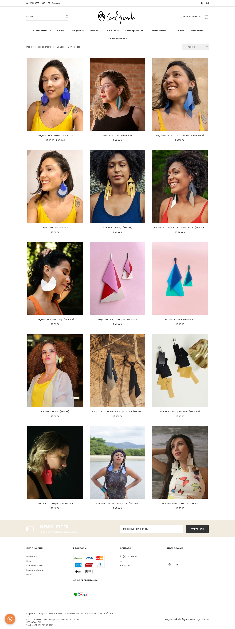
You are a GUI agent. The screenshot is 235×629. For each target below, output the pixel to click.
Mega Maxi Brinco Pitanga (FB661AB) (55, 319)
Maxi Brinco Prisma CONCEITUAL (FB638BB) (117, 503)
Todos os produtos (44, 46)
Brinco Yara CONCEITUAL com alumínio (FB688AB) (179, 227)
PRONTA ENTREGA (41, 30)
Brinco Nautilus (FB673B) (55, 227)
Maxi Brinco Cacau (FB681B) (117, 135)
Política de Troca (34, 570)
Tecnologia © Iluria (199, 619)
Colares (111, 30)
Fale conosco (126, 565)
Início (29, 46)
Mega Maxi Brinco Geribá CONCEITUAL (117, 319)
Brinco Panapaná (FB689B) (55, 411)
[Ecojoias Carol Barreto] (117, 16)
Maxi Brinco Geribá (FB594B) (180, 319)
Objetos (180, 30)
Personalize (197, 30)
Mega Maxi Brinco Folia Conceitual (55, 135)
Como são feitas (117, 38)
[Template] (182, 619)
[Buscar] (64, 16)
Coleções (75, 30)
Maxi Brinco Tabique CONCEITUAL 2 (180, 503)
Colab (60, 30)
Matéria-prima (158, 30)
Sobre (29, 561)
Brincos (94, 30)
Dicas (29, 574)
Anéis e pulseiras (134, 30)
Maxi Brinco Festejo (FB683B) (117, 227)
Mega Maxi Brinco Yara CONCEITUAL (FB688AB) (180, 135)
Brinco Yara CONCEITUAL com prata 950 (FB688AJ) (118, 411)
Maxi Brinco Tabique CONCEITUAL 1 (55, 503)
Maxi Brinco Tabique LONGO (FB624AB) (180, 411)
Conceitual (74, 46)
